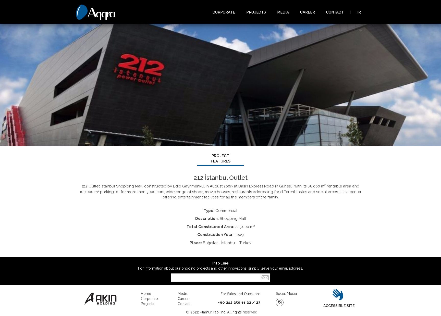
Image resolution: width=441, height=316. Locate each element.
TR (358, 12)
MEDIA (283, 12)
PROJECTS (256, 12)
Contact (184, 304)
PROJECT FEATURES (220, 158)
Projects (147, 304)
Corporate (149, 299)
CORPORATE (224, 12)
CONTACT (335, 12)
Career (183, 299)
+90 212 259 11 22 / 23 (239, 302)
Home (146, 294)
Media (183, 294)
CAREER (307, 12)
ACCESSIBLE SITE (339, 306)
